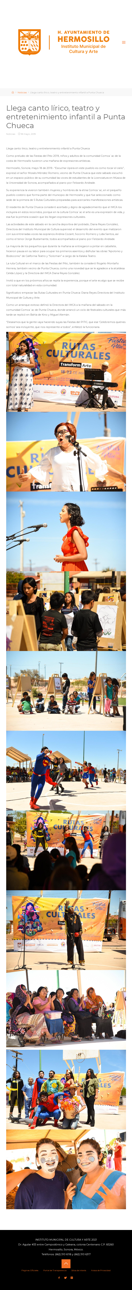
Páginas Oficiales (29, 1270)
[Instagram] (72, 1278)
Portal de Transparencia (55, 1270)
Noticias (22, 92)
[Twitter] (65, 1278)
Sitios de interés (78, 1270)
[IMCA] (64, 42)
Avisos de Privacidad (101, 1270)
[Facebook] (59, 1278)
